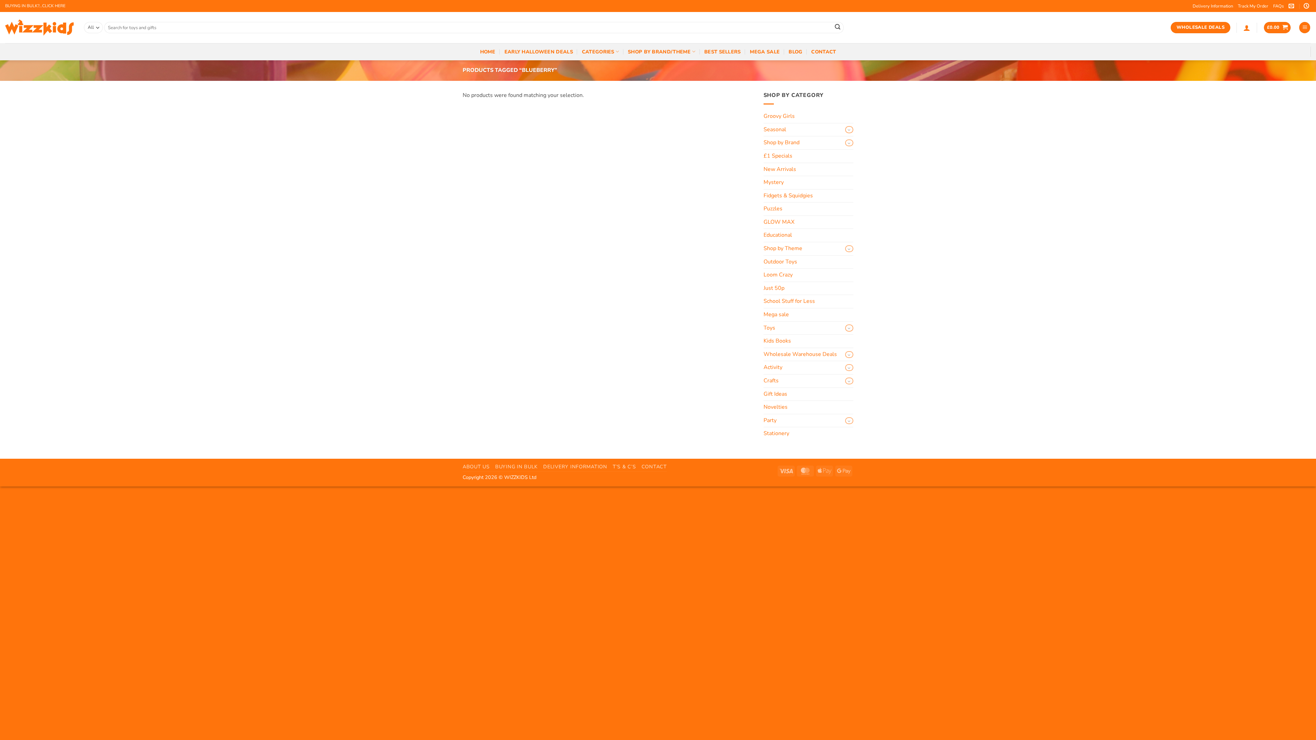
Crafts (771, 380)
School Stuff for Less (789, 301)
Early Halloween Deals (538, 51)
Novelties (776, 407)
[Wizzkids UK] (39, 28)
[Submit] (837, 28)
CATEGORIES (598, 51)
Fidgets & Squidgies (788, 195)
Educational (778, 235)
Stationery (776, 433)
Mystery (774, 182)
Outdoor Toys (780, 262)
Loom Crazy (778, 275)
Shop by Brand (782, 142)
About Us (476, 466)
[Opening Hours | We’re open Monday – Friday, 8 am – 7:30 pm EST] (1307, 6)
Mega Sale (765, 51)
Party (770, 420)
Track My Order (1253, 6)
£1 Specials (778, 156)
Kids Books (777, 341)
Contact (823, 51)
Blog (795, 51)
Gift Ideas (775, 394)
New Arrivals (780, 169)
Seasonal (775, 129)
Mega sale (776, 314)
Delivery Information (1213, 6)
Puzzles (773, 208)
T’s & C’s (624, 466)
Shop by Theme (783, 248)
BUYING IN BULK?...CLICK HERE (35, 6)
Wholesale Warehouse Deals (800, 354)
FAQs (1278, 6)
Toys (769, 328)
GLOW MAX (779, 222)
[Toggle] (849, 129)
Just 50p (774, 288)
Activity (773, 367)
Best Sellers (722, 51)
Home (488, 51)
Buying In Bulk (516, 466)
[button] (1246, 27)
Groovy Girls (779, 116)
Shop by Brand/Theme (659, 51)
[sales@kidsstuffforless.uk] (1292, 6)
